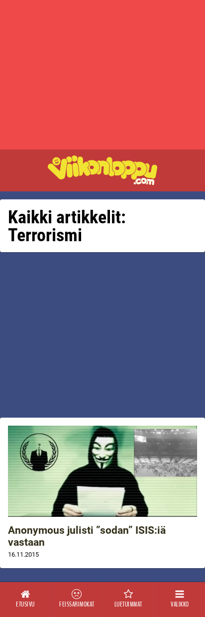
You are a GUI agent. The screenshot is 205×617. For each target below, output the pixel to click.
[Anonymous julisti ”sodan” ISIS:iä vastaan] (102, 471)
